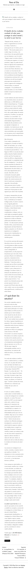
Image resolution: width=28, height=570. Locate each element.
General (7, 540)
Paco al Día (14, 2)
